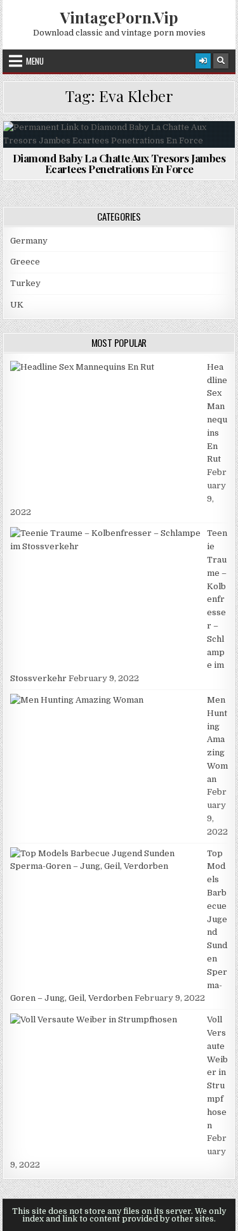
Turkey (25, 283)
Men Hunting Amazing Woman (217, 739)
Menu (35, 61)
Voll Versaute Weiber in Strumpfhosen (217, 1072)
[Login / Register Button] (203, 60)
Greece (25, 261)
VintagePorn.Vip (119, 17)
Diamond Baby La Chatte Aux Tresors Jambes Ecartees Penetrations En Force (119, 163)
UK (16, 304)
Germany (29, 240)
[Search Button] (220, 60)
